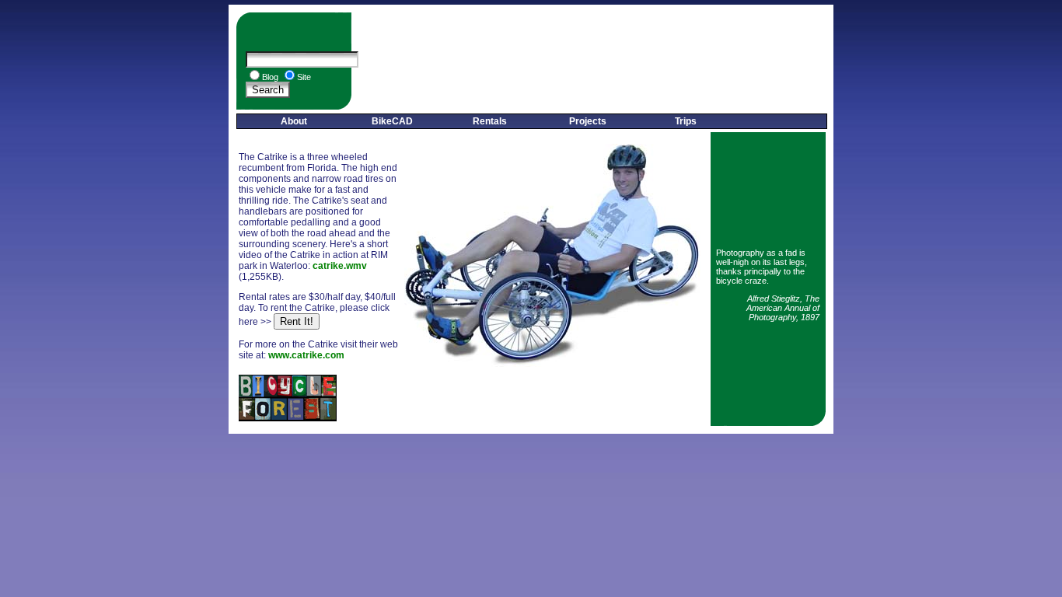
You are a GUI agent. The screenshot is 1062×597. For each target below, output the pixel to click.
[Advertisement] (592, 61)
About (294, 121)
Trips (686, 121)
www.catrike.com (306, 355)
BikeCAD (392, 121)
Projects (587, 121)
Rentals (490, 121)
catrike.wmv (340, 265)
